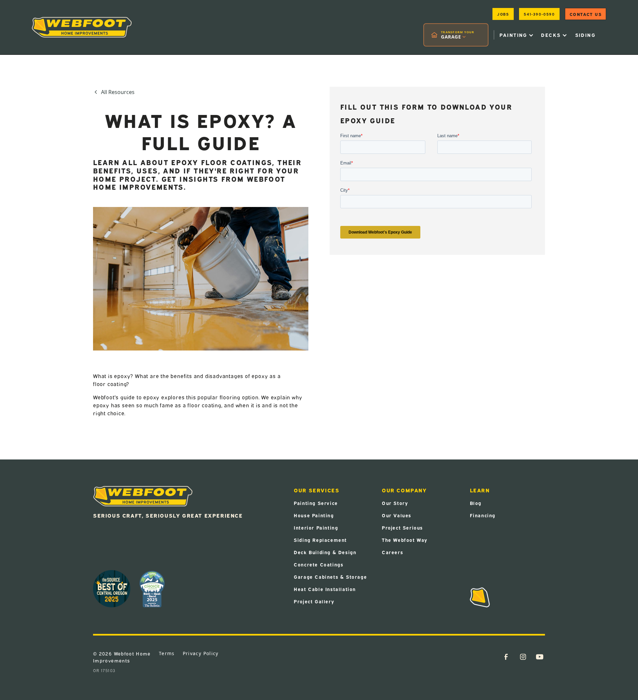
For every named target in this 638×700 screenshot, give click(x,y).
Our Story (395, 503)
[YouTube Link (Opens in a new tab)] (539, 656)
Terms (167, 653)
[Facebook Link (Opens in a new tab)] (506, 656)
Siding (585, 35)
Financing (482, 515)
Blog (475, 503)
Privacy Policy (201, 653)
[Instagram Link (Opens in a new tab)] (523, 656)
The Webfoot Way (405, 540)
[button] (455, 35)
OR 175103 (104, 670)
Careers (392, 552)
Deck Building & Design (325, 552)
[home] (82, 27)
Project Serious (402, 527)
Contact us (586, 14)
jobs (503, 13)
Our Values (396, 515)
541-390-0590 (539, 13)
